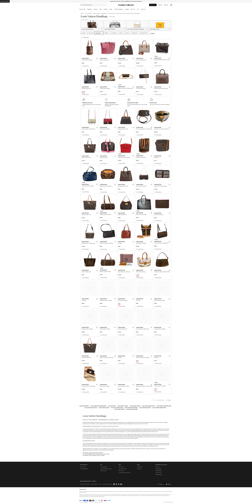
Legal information (94, 484)
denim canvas (155, 446)
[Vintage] (129, 9)
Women (96, 9)
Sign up (166, 5)
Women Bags (96, 13)
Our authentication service (106, 469)
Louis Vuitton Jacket (122, 406)
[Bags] (113, 9)
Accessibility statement (85, 484)
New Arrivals (82, 9)
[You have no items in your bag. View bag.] (171, 5)
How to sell (121, 467)
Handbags (103, 13)
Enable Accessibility (5, 1)
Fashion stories (158, 474)
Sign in (160, 5)
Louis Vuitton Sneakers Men (163, 406)
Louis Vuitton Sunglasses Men (98, 406)
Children (106, 9)
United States (91, 502)
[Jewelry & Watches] (124, 9)
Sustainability (158, 469)
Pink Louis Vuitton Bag (117, 407)
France (80, 502)
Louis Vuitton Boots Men (148, 406)
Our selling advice (123, 469)
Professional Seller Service (124, 472)
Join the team (158, 472)
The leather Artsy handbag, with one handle (93, 455)
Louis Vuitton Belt (84, 406)
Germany (96, 502)
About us (157, 467)
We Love (133, 9)
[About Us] (146, 9)
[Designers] (93, 9)
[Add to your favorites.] (97, 58)
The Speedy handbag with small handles (93, 452)
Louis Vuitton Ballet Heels (159, 407)
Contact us (139, 469)
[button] (171, 5)
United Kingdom (85, 502)
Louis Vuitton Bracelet (145, 407)
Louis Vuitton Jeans (135, 406)
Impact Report (158, 470)
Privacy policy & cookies (107, 484)
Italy (102, 502)
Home (82, 13)
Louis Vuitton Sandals (132, 409)
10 (166, 400)
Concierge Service (84, 469)
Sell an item (152, 5)
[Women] (98, 9)
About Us (143, 9)
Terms (100, 484)
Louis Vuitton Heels (119, 409)
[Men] (102, 9)
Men (101, 9)
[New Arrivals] (86, 9)
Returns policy (103, 470)
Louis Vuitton (88, 13)
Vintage (127, 9)
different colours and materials (114, 437)
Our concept (83, 467)
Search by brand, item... (87, 5)
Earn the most (153, 102)
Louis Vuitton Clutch (104, 407)
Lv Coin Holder (112, 406)
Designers (89, 9)
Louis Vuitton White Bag (131, 407)
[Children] (108, 9)
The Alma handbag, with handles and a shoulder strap (96, 454)
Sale (138, 9)
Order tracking (103, 467)
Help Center (139, 467)
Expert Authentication (110, 102)
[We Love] (135, 9)
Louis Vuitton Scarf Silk (91, 407)
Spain (100, 502)
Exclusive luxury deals (132, 102)
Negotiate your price (87, 102)
